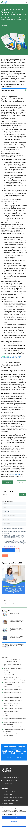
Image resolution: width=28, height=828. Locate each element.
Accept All (14, 817)
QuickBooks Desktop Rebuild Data (13, 700)
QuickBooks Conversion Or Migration (13, 797)
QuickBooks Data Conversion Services (14, 695)
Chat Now (12, 30)
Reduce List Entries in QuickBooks (12, 727)
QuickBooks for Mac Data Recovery (13, 708)
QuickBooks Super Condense (11, 711)
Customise (14, 821)
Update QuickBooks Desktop (11, 800)
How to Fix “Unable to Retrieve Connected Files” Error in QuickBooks (16, 637)
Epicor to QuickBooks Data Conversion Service (16, 612)
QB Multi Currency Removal (11, 677)
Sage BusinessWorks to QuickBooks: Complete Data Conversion (16, 629)
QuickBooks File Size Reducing (12, 706)
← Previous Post (8, 482)
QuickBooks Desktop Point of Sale (12, 791)
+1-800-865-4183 (7, 783)
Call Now (4, 30)
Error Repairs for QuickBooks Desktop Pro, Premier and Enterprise (13, 660)
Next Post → (21, 482)
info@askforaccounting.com (10, 780)
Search (22, 494)
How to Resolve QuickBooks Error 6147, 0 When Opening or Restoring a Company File (18, 646)
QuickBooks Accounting (11, 18)
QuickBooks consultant (14, 474)
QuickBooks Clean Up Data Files (12, 687)
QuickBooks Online (8, 794)
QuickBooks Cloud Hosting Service (13, 689)
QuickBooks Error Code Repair (12, 703)
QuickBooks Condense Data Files (12, 692)
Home (2, 18)
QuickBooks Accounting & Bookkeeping (14, 680)
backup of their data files (10, 303)
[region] (14, 817)
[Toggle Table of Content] (23, 90)
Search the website (9, 491)
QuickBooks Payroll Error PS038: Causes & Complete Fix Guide (17, 620)
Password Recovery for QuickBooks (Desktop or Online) (13, 673)
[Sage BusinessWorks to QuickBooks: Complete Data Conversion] (4, 630)
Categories (6, 600)
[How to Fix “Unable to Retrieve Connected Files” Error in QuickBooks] (4, 638)
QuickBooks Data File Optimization (13, 697)
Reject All (14, 825)
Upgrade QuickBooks (9, 803)
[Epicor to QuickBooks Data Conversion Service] (4, 613)
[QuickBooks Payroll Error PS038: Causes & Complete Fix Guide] (4, 621)
